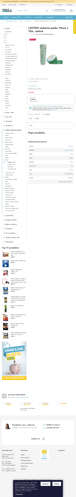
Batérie (8, 28)
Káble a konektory (11, 224)
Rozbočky (7, 184)
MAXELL (7, 78)
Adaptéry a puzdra (9, 45)
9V (6, 43)
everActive (7, 72)
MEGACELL (8, 81)
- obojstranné (10, 166)
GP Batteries (8, 74)
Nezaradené (9, 242)
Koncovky (7, 149)
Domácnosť (9, 126)
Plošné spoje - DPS (9, 172)
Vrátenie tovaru (24, 466)
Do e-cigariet (8, 49)
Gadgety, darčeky (11, 220)
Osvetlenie (9, 229)
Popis (31, 125)
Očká (6, 155)
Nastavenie (19, 494)
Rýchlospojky (8, 186)
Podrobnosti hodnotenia (48, 34)
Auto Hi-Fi (9, 117)
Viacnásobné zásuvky (10, 199)
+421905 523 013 (59, 10)
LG (6, 76)
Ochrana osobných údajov (27, 463)
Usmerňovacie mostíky (10, 197)
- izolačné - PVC (11, 162)
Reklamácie (23, 469)
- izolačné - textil (11, 164)
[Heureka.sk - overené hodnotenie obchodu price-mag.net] (44, 456)
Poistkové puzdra (9, 175)
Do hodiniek (8, 52)
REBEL (6, 89)
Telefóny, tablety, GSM (13, 237)
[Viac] (69, 17)
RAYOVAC (7, 87)
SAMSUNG (8, 94)
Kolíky (6, 146)
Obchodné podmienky (26, 460)
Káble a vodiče (8, 142)
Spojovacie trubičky (9, 190)
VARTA (7, 98)
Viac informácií (33, 86)
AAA (6, 34)
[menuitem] (6, 17)
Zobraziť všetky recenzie (22, 397)
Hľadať (47, 11)
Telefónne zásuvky (9, 192)
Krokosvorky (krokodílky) (11, 153)
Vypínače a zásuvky (9, 206)
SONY (6, 96)
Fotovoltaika (9, 215)
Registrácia (70, 4)
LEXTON (48, 114)
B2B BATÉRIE (8, 31)
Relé (6, 181)
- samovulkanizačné (11, 169)
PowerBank (8, 105)
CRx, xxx (7, 47)
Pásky (6, 160)
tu (19, 489)
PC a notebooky (11, 233)
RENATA (7, 92)
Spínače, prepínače (9, 188)
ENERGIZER (8, 69)
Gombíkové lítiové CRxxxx (11, 58)
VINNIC (7, 101)
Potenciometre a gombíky (11, 179)
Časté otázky (22, 4)
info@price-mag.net (53, 425)
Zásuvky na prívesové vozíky (11, 208)
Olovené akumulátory (10, 60)
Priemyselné (8, 63)
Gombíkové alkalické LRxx (11, 56)
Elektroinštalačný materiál (13, 130)
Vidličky (7, 204)
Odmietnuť (45, 484)
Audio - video (10, 112)
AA (6, 36)
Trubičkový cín (8, 195)
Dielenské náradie (9, 133)
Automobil (9, 121)
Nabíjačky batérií (9, 65)
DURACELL (7, 67)
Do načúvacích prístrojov (11, 54)
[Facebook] (43, 439)
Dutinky (7, 135)
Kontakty (4, 4)
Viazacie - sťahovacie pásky (11, 201)
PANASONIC (8, 83)
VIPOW (7, 103)
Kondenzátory (8, 151)
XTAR (6, 107)
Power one (7, 85)
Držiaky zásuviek (9, 137)
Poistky (6, 177)
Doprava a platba (12, 4)
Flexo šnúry (8, 140)
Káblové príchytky (9, 144)
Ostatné (7, 158)
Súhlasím (56, 484)
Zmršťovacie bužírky (10, 210)
